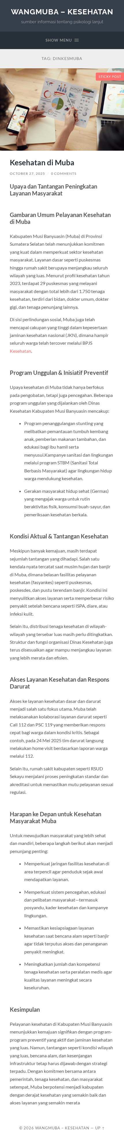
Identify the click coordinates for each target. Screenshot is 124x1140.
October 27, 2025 (27, 173)
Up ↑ (100, 1128)
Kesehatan (20, 351)
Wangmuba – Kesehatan (62, 11)
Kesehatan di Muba (42, 162)
